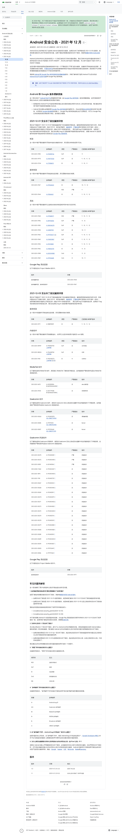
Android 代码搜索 (30, 2)
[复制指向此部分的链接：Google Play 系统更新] (49, 265)
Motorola (71, 749)
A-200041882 (50, 253)
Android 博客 (62, 811)
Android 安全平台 (45, 98)
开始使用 (13, 11)
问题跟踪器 (93, 820)
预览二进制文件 (30, 814)
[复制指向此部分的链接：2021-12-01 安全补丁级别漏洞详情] (64, 121)
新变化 (4, 11)
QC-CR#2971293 (51, 431)
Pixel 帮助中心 (94, 808)
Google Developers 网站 (90, 736)
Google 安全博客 (63, 814)
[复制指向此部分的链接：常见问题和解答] (46, 584)
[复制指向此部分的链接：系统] (35, 201)
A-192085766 (50, 154)
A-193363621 (49, 194)
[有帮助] (98, 35)
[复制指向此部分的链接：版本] (36, 757)
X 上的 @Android (63, 805)
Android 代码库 (30, 805)
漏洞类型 (69, 127)
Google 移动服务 (47, 111)
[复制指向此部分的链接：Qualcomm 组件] (45, 399)
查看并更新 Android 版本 (67, 595)
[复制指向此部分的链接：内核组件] (39, 331)
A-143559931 (50, 230)
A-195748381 (50, 244)
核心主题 (31, 11)
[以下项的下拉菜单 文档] (20, 2)
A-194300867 (50, 239)
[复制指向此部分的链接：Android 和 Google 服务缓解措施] (64, 94)
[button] (10, 28)
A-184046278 (50, 225)
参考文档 (70, 11)
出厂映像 (28, 817)
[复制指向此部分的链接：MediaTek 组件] (44, 367)
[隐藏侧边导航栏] (21, 831)
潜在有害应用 (87, 109)
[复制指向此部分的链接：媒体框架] (39, 170)
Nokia (77, 749)
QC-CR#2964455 (51, 425)
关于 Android (30, 830)
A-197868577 (50, 216)
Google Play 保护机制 (71, 98)
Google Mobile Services (96, 814)
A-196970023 (50, 158)
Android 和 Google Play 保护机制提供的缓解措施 (49, 74)
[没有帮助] (100, 35)
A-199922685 (50, 258)
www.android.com (95, 811)
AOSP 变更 (40, 27)
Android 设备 (51, 11)
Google (53, 749)
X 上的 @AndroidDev (64, 808)
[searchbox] (12, 17)
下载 (27, 811)
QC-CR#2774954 (51, 418)
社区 (36, 830)
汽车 (61, 11)
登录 (118, 2)
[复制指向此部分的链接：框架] (35, 139)
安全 (22, 11)
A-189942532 (50, 221)
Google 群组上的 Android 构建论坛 (68, 820)
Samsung (83, 749)
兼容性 (41, 11)
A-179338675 (50, 163)
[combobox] (87, 2)
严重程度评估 (48, 69)
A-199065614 (50, 185)
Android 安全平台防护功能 (38, 77)
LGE (65, 749)
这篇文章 (65, 620)
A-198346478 (50, 249)
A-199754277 (50, 235)
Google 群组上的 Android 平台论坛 (68, 817)
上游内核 (48, 347)
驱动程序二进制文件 (31, 820)
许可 (48, 830)
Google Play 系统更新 (60, 134)
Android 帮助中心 (95, 805)
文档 (16, 2)
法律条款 (42, 830)
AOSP (31, 35)
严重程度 (76, 127)
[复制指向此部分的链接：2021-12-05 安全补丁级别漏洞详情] (65, 293)
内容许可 (43, 791)
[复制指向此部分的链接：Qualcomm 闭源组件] (48, 438)
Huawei (59, 749)
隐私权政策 (54, 830)
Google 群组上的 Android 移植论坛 (68, 823)
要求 (27, 808)
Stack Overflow (94, 817)
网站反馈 (61, 830)
